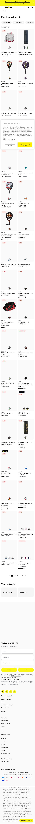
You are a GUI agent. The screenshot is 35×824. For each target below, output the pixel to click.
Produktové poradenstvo (6, 758)
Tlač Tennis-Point (5, 761)
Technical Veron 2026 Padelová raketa (7, 173)
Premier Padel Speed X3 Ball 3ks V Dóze (25, 443)
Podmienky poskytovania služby (10, 774)
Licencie (3, 702)
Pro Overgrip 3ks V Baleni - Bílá (25, 534)
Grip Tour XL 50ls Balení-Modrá (9, 534)
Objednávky (3, 717)
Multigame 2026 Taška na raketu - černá (7, 323)
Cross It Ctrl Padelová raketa (25, 234)
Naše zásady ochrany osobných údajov (10, 679)
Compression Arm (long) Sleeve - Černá (24, 563)
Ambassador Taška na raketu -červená (25, 353)
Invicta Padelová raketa (24, 264)
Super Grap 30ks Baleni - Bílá (8, 264)
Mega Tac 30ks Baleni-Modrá (8, 563)
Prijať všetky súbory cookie (25, 144)
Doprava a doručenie (5, 753)
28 (22, 575)
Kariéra (2, 726)
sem (13, 137)
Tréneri (2, 729)
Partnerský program (5, 723)
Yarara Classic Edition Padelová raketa (7, 84)
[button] (2, 7)
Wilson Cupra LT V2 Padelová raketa (25, 84)
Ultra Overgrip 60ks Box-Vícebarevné (7, 504)
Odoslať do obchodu (5, 734)
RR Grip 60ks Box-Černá (24, 413)
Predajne (3, 750)
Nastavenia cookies (5, 707)
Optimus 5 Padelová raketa (8, 293)
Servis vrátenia (4, 720)
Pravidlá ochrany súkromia (13, 772)
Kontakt (3, 744)
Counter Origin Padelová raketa (7, 384)
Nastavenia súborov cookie (10, 144)
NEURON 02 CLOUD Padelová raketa (25, 173)
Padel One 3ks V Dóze (7, 413)
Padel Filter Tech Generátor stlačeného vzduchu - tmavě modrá (25, 54)
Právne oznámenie (24, 772)
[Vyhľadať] (25, 7)
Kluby (2, 731)
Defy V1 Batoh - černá (23, 322)
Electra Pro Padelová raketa (25, 113)
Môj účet (3, 742)
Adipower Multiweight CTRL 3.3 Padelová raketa (8, 234)
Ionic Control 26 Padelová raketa (7, 204)
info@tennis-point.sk (16, 675)
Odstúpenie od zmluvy (6, 699)
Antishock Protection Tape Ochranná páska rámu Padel (25, 384)
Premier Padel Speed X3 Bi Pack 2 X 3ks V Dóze (8, 443)
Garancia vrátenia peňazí (6, 704)
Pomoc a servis (4, 715)
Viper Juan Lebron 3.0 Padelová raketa (23, 204)
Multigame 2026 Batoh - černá (25, 293)
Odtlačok (13, 139)
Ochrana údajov (6, 139)
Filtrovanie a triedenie (26, 820)
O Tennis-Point (4, 747)
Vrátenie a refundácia (6, 756)
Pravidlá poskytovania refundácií (25, 774)
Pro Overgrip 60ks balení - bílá (8, 52)
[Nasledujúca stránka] (25, 576)
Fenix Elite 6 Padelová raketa (8, 113)
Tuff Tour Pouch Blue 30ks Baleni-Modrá (24, 474)
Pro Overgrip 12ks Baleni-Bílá (25, 503)
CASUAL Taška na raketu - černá (8, 353)
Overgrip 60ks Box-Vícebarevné (6, 474)
